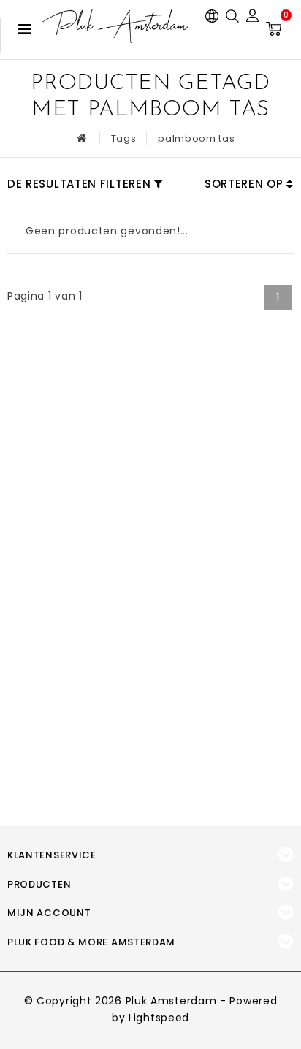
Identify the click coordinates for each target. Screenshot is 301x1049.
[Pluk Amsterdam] (115, 26)
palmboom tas (196, 138)
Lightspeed (159, 1017)
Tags (124, 138)
